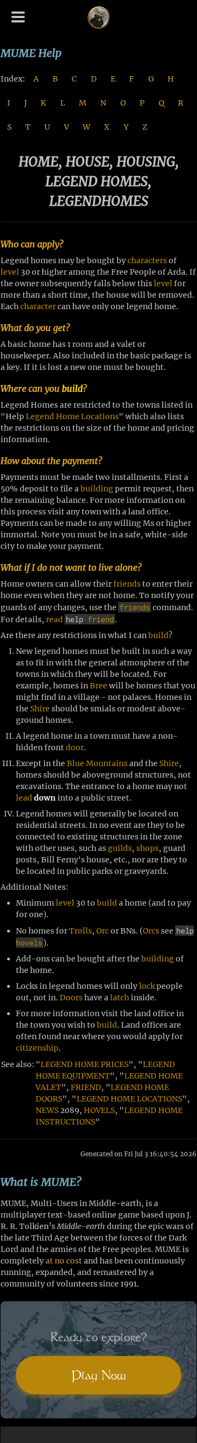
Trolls (80, 931)
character (38, 306)
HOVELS (99, 1110)
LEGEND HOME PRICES (84, 1064)
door (75, 747)
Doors (71, 997)
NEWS (47, 1110)
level (10, 272)
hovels (29, 942)
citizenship (37, 1048)
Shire (40, 709)
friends (127, 584)
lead (24, 798)
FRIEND (86, 1087)
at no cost (63, 1261)
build (72, 388)
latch (119, 997)
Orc (102, 931)
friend (101, 619)
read (54, 619)
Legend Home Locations (72, 416)
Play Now (98, 1375)
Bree (98, 686)
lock (147, 986)
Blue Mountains (97, 763)
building (96, 489)
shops (147, 848)
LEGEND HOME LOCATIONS (129, 1099)
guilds (120, 848)
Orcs (151, 931)
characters (147, 260)
